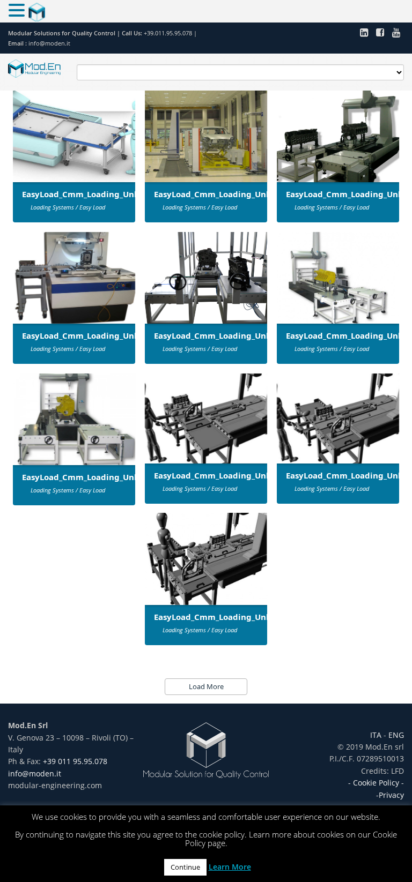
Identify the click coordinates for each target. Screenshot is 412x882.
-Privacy (390, 795)
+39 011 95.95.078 (75, 761)
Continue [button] (185, 867)
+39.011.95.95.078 (169, 33)
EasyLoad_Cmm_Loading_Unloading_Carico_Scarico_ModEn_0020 (282, 616)
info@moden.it (49, 43)
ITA (377, 735)
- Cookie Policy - (376, 783)
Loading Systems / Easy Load (68, 207)
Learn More (230, 867)
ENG (395, 735)
